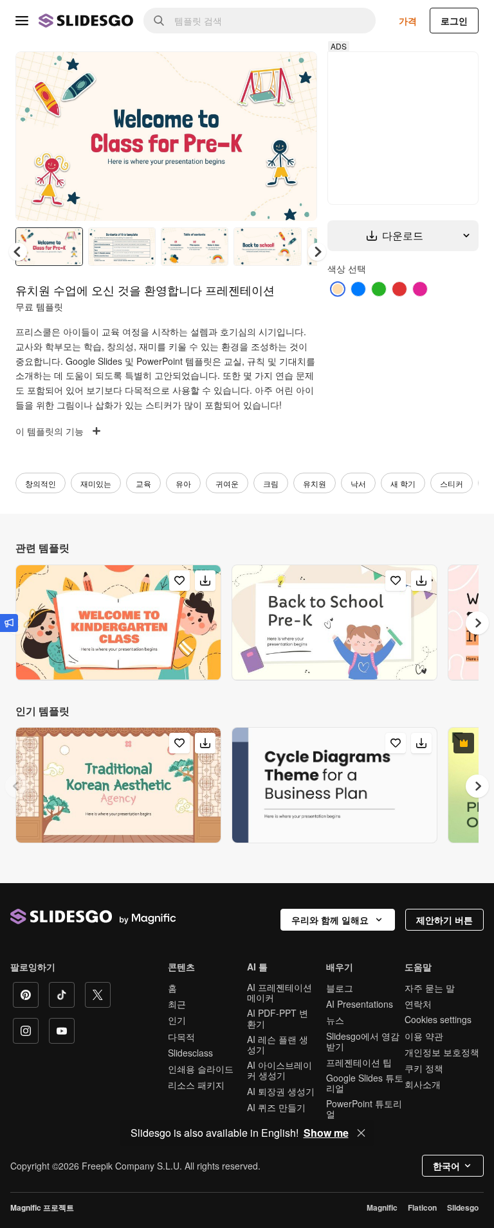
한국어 (446, 1165)
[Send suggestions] (9, 623)
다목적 (181, 1036)
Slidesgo (463, 1207)
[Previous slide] (16, 786)
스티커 (451, 483)
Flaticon (422, 1207)
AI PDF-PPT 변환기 (277, 1018)
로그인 (454, 20)
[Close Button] (361, 1133)
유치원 (314, 483)
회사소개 (423, 1084)
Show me (326, 1133)
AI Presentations (359, 1004)
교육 (143, 483)
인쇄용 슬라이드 (200, 1069)
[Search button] (158, 20)
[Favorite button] (262, 72)
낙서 (358, 483)
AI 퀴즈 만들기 (276, 1107)
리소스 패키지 (196, 1085)
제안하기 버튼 (444, 919)
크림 (271, 483)
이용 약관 (424, 1036)
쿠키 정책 (424, 1068)
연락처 (418, 1004)
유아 (183, 483)
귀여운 (227, 483)
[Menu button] (21, 20)
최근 (177, 1004)
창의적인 (40, 483)
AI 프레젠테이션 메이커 (279, 992)
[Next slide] (297, 136)
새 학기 (403, 483)
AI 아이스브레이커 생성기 (279, 1070)
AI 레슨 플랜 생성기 (277, 1044)
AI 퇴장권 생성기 (281, 1091)
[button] (317, 252)
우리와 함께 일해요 (330, 919)
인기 (177, 1020)
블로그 (339, 988)
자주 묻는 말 (430, 988)
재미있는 (95, 483)
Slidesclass (190, 1053)
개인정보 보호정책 (442, 1052)
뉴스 (335, 1020)
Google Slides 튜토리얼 (364, 1083)
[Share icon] (295, 72)
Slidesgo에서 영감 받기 (362, 1041)
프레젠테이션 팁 (359, 1062)
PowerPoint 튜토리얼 (364, 1108)
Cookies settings (438, 1019)
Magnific (382, 1207)
